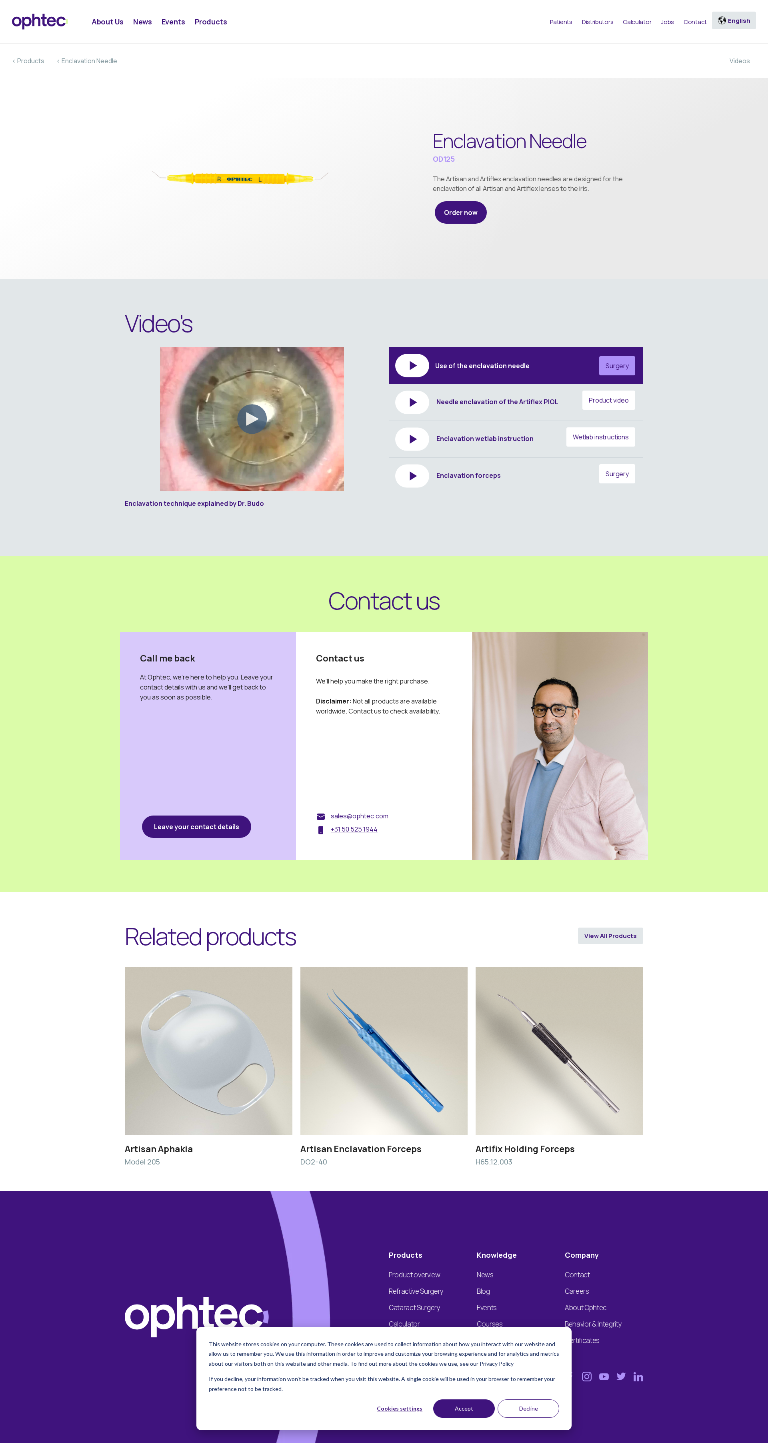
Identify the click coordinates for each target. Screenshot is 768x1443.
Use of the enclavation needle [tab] (532, 365)
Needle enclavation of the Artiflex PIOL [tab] (532, 401)
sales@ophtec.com (359, 816)
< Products (28, 60)
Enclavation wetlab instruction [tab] (532, 438)
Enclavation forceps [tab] (532, 474)
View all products (610, 936)
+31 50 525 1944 (354, 829)
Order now (461, 212)
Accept (464, 1408)
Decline (528, 1408)
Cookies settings (399, 1408)
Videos (740, 60)
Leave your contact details (196, 826)
